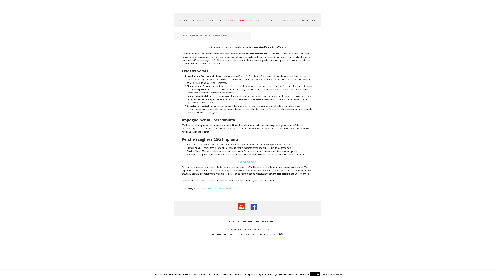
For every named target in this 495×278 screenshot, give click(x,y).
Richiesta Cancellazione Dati (260, 222)
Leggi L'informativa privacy (234, 222)
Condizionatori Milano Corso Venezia (210, 36)
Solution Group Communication (265, 234)
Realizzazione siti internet (239, 234)
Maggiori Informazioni (331, 274)
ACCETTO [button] (315, 274)
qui (268, 229)
